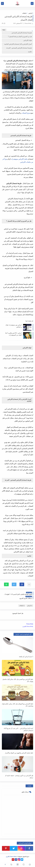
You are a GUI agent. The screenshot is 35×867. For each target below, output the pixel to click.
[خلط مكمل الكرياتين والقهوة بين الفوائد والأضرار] (17, 741)
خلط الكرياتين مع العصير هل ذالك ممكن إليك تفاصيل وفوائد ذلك (17, 680)
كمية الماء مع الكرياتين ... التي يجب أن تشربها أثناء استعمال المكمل (18, 729)
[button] (22, 584)
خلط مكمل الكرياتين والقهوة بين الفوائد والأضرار (19, 753)
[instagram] (21, 848)
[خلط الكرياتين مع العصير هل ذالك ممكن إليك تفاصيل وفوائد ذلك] (17, 668)
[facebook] (29, 848)
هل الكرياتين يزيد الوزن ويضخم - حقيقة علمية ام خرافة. (19, 776)
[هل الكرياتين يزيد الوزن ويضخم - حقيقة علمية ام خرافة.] (17, 764)
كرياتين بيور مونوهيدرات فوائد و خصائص (14, 326)
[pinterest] (6, 848)
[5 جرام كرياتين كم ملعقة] (17, 645)
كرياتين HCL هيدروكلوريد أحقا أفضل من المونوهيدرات (13, 334)
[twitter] (14, 848)
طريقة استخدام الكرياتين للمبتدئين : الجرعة (19, 48)
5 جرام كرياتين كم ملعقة (26, 656)
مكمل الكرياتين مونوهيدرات (19, 159)
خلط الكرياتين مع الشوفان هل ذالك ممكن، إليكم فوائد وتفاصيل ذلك (17, 705)
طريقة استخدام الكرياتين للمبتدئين (22, 32)
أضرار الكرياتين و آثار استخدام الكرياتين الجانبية (18, 44)
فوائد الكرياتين (27, 40)
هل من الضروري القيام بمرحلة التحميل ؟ (20, 36)
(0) (3, 23)
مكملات (24, 13)
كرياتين (30, 13)
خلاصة (30, 51)
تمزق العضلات (25, 113)
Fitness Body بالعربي (27, 626)
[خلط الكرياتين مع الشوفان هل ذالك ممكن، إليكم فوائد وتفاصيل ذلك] (17, 692)
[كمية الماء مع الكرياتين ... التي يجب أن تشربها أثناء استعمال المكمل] (17, 717)
